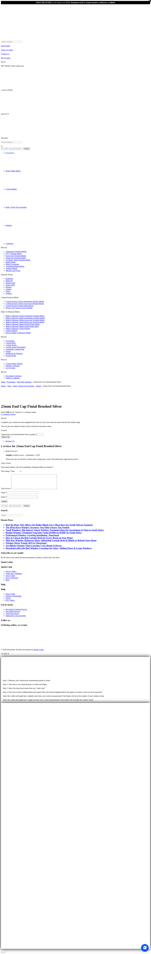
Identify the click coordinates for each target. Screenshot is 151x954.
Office (8, 291)
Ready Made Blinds (13, 171)
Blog (7, 580)
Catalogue (9, 244)
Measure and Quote (13, 271)
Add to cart (5, 437)
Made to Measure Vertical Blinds (18, 329)
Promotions (10, 153)
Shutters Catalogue (13, 366)
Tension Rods (11, 356)
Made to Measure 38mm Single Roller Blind (22, 326)
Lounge (8, 289)
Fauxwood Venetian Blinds (16, 256)
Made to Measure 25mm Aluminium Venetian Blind (25, 316)
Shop (9, 386)
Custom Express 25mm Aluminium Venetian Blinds (25, 301)
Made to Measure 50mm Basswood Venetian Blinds (25, 322)
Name (4, 493)
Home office (10, 285)
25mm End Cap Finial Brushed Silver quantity (18, 434)
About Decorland (12, 614)
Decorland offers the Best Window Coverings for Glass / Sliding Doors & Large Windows (49, 548)
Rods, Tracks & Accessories (16, 207)
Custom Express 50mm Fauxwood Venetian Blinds (25, 304)
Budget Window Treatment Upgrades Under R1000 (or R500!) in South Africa (44, 532)
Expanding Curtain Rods (15, 349)
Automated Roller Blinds (15, 266)
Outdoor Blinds (11, 268)
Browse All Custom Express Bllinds (19, 308)
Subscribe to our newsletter (16, 616)
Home (3, 382)
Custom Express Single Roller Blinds (19, 306)
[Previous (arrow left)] (2, 952)
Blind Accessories (12, 264)
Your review (6, 488)
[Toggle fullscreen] (4, 950)
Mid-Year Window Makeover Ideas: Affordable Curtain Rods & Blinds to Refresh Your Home (51, 540)
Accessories (10, 341)
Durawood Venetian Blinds (16, 258)
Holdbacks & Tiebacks (14, 354)
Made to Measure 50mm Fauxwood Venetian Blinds (25, 320)
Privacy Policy (11, 571)
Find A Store (10, 576)
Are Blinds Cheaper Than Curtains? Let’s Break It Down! (34, 545)
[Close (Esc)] (9, 950)
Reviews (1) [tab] (10, 441)
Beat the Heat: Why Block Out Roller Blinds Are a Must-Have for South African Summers (49, 525)
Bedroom (9, 281)
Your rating (6, 471)
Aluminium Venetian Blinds (16, 252)
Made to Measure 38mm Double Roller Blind (23, 324)
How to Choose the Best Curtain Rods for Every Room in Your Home (39, 538)
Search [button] (26, 149)
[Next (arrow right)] (4, 952)
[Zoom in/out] (2, 950)
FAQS (8, 598)
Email (4, 497)
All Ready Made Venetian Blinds (18, 260)
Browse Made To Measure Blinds (18, 333)
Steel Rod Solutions (24, 382)
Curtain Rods (11, 343)
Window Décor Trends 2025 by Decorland (26, 543)
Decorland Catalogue (13, 376)
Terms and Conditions (14, 574)
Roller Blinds (11, 262)
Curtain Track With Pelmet (15, 347)
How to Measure (12, 578)
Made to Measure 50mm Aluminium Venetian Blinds (25, 318)
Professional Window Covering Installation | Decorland (32, 535)
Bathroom (9, 279)
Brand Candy (39, 650)
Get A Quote (10, 368)
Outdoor (9, 293)
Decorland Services (13, 611)
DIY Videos (10, 600)
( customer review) (8, 414)
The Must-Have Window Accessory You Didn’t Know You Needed (37, 527)
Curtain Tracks (11, 345)
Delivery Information (13, 596)
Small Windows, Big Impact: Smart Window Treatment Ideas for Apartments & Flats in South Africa (55, 530)
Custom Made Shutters (14, 364)
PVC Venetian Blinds (14, 254)
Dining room (10, 283)
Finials (8, 351)
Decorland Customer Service (16, 609)
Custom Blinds (11, 189)
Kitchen (9, 287)
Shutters (9, 225)
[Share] (7, 950)
